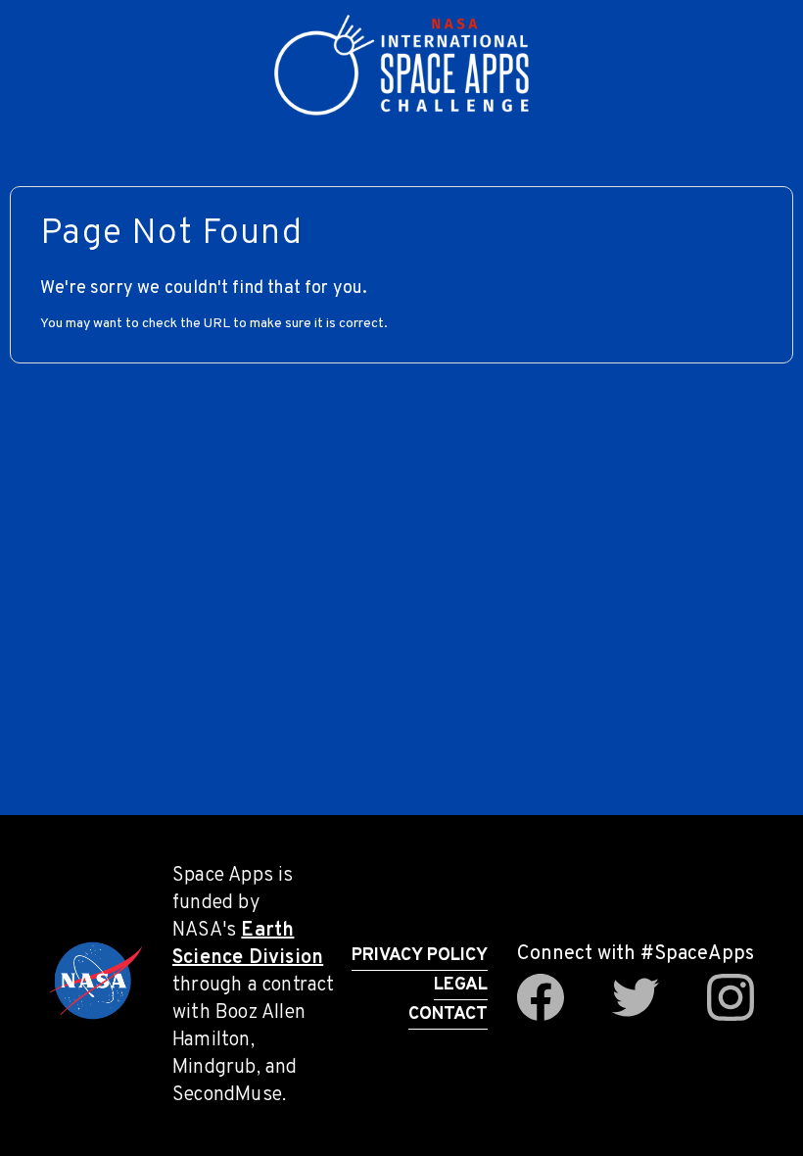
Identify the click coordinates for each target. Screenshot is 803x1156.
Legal (461, 985)
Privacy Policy (420, 955)
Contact (448, 1014)
